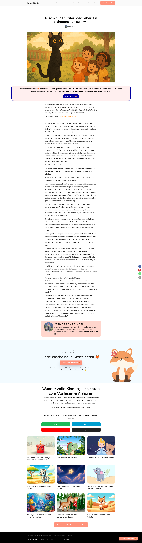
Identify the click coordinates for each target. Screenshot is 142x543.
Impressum (66, 539)
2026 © (32, 539)
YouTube (56, 430)
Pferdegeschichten (46, 535)
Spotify (56, 424)
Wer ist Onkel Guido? (58, 3)
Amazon (86, 424)
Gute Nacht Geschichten (33, 535)
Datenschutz (58, 539)
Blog (52, 539)
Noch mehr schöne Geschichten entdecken (71, 525)
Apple (86, 430)
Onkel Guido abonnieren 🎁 (71, 363)
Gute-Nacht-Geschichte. (67, 116)
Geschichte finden (108, 3)
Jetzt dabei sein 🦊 (71, 96)
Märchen (70, 535)
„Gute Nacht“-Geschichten (75, 3)
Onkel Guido (33, 3)
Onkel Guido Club (91, 3)
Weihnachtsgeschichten (59, 535)
